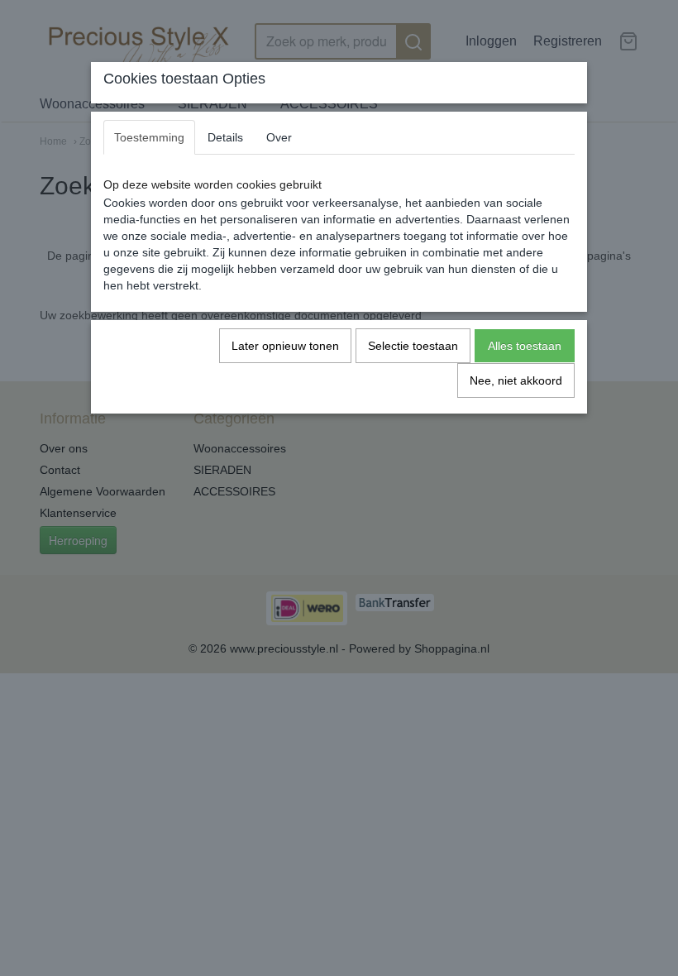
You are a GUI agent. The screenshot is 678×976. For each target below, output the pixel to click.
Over (279, 137)
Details (225, 137)
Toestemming (149, 137)
